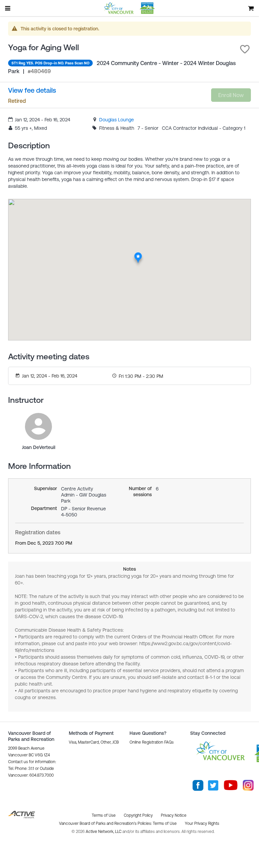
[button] (245, 49)
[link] (116, 119)
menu (8, 8)
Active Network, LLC (104, 831)
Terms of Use (165, 823)
